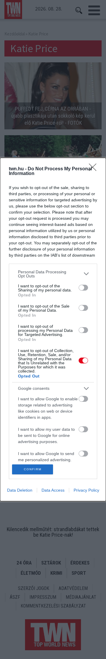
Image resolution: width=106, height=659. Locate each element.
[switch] (83, 288)
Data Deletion (19, 490)
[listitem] (53, 274)
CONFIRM (33, 469)
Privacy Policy (86, 490)
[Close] (94, 169)
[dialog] (53, 330)
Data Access (53, 490)
